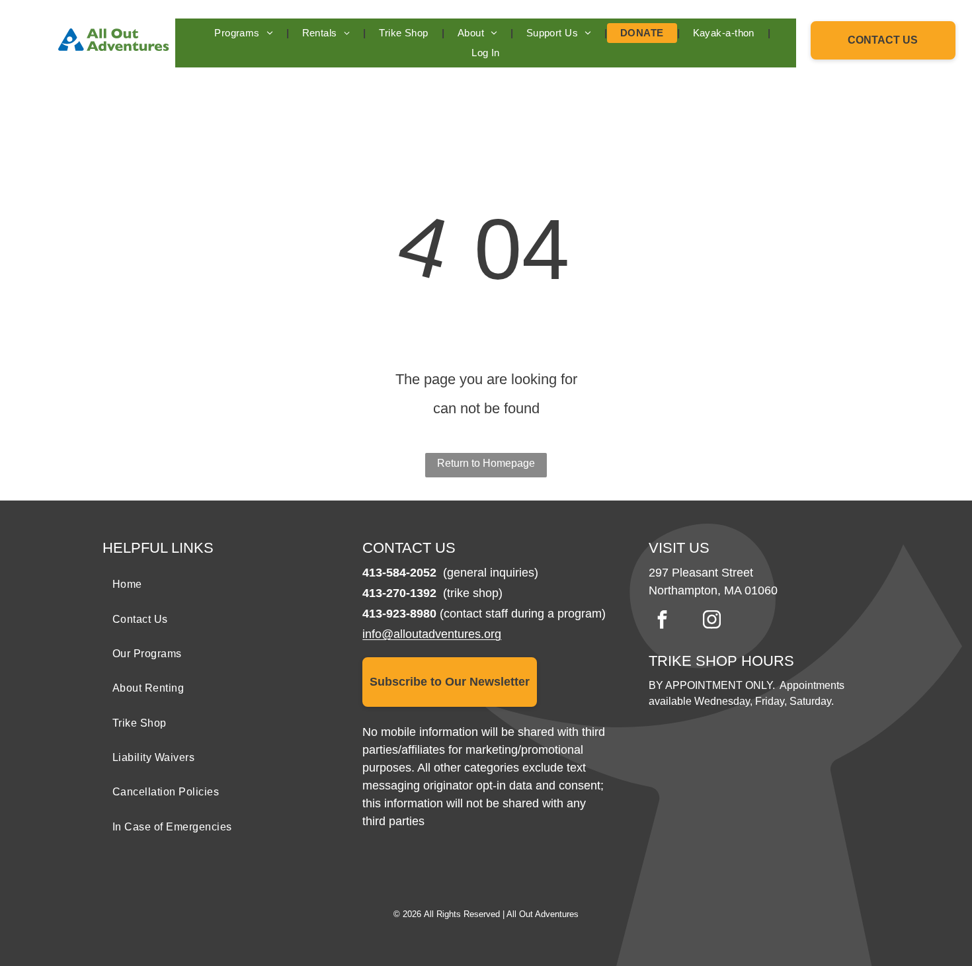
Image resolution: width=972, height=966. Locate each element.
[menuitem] (244, 33)
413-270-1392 (399, 593)
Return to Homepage (486, 463)
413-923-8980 (399, 613)
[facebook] (662, 621)
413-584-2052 (399, 572)
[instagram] (711, 621)
